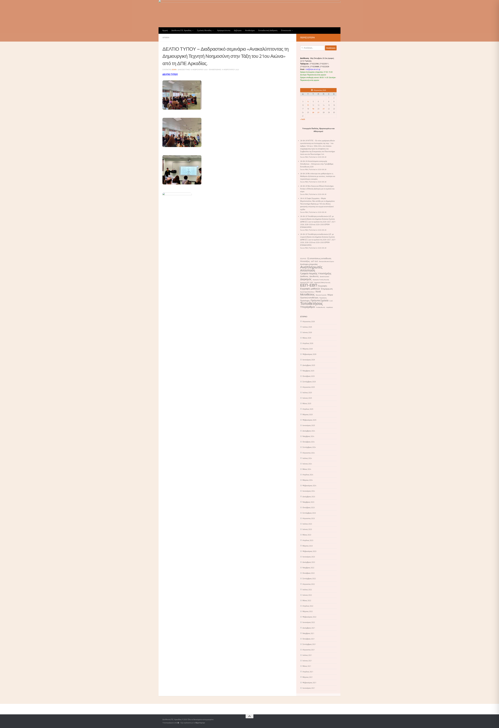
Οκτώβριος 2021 (309, 639)
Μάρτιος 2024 (308, 480)
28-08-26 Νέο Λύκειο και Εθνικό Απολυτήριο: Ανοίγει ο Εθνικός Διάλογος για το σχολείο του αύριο (317, 188)
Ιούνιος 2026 (307, 332)
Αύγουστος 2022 (309, 584)
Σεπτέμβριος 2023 (309, 513)
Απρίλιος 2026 (308, 343)
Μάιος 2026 (307, 338)
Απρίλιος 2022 (308, 606)
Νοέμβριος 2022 (308, 568)
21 (323, 109)
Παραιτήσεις (323, 298)
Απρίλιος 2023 (308, 540)
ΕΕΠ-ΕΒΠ (308, 285)
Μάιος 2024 (307, 469)
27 (318, 112)
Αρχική (165, 30)
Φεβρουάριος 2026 (309, 354)
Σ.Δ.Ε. (331, 301)
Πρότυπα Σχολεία (319, 300)
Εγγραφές (322, 286)
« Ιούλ (302, 119)
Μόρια (330, 295)
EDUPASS (303, 259)
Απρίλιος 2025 (308, 409)
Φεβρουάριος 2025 (309, 420)
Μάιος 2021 (307, 666)
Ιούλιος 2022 (307, 590)
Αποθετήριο (250, 30)
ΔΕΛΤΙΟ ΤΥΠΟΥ (170, 74)
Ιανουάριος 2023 (309, 557)
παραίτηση (329, 307)
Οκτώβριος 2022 (309, 573)
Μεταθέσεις (307, 294)
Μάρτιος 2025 (308, 414)
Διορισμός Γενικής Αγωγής (321, 280)
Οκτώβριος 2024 (309, 442)
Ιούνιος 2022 (307, 595)
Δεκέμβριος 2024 (309, 431)
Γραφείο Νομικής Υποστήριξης (315, 273)
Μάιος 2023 (307, 535)
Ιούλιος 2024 (307, 458)
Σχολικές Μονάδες (204, 30)
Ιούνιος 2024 (307, 464)
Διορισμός (306, 279)
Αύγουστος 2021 (309, 650)
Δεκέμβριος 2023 (309, 497)
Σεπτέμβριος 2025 (309, 382)
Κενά (318, 291)
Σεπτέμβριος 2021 (309, 644)
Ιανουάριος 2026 (309, 360)
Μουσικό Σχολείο (321, 295)
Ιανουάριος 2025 (309, 425)
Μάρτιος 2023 (308, 546)
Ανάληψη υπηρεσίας (309, 264)
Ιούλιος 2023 (307, 524)
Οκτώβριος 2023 (309, 507)
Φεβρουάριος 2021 (309, 683)
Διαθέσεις (304, 276)
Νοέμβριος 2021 (308, 633)
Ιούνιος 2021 (307, 661)
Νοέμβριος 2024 (308, 436)
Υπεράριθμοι (307, 307)
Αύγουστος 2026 (309, 322)
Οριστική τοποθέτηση (309, 298)
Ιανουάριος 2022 (309, 622)
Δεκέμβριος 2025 (309, 365)
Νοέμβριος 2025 (308, 371)
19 (313, 109)
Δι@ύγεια (237, 30)
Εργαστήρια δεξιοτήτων (307, 292)
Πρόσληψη (305, 301)
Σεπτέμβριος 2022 (309, 579)
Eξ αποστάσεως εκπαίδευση (319, 258)
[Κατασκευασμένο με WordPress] (178, 723)
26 (313, 112)
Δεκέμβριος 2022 (309, 562)
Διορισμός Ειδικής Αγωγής (322, 282)
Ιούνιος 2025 (307, 398)
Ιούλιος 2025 (307, 393)
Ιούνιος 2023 (307, 529)
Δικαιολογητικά (324, 276)
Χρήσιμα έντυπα (223, 30)
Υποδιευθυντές (320, 307)
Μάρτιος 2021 (308, 677)
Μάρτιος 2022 (308, 611)
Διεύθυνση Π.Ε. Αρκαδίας (181, 30)
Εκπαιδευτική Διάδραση (267, 30)
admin (174, 70)
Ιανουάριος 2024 (309, 491)
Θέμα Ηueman (200, 723)
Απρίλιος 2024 (308, 475)
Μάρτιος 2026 (308, 349)
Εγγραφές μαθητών (310, 288)
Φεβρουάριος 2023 (309, 551)
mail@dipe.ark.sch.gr (313, 69)
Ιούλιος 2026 (307, 327)
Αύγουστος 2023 (309, 518)
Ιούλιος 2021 (307, 655)
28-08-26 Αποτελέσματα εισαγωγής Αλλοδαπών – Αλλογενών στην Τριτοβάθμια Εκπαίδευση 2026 (316, 164)
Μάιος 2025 (307, 403)
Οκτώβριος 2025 (309, 376)
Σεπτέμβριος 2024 (309, 447)
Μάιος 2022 (307, 600)
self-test (314, 261)
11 (308, 105)
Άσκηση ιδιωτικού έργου (326, 261)
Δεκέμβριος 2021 (309, 628)
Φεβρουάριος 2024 (309, 486)
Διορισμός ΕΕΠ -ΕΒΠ (306, 282)
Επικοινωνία (286, 30)
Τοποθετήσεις (311, 303)
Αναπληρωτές (311, 267)
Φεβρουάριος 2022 (309, 617)
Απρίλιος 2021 (308, 672)
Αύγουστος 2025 (309, 387)
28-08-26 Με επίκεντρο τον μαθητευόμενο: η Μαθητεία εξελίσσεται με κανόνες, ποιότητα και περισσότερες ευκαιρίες (317, 176)
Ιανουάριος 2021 (309, 688)
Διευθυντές (314, 276)
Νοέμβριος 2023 (308, 502)
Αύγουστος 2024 (309, 453)
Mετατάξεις (305, 261)
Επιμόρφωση (327, 289)
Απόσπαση (307, 270)
